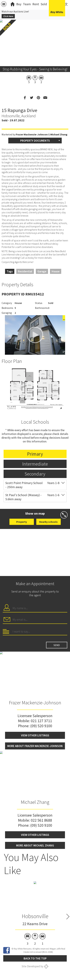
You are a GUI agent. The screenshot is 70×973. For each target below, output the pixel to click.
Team (27, 4)
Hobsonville (35, 916)
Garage (41, 271)
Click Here (8, 16)
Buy (18, 4)
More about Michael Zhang (35, 845)
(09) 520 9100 (41, 725)
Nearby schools (48, 521)
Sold (44, 4)
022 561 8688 (41, 820)
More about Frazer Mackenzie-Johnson (35, 746)
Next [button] (68, 916)
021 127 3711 (41, 720)
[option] (35, 388)
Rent (35, 4)
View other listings (35, 735)
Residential (25, 271)
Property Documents (35, 140)
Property (21, 521)
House (56, 271)
